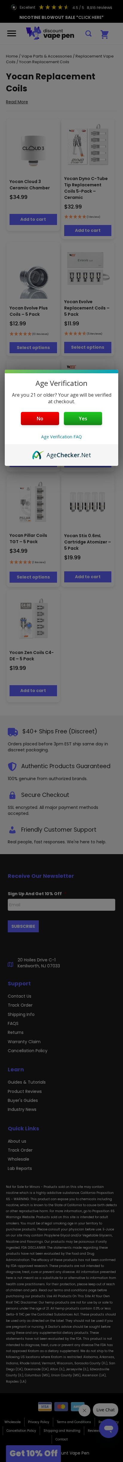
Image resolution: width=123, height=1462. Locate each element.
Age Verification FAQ (61, 436)
